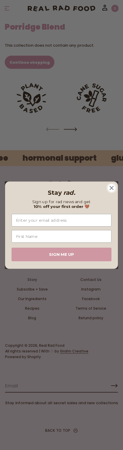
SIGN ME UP (61, 254)
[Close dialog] (111, 187)
